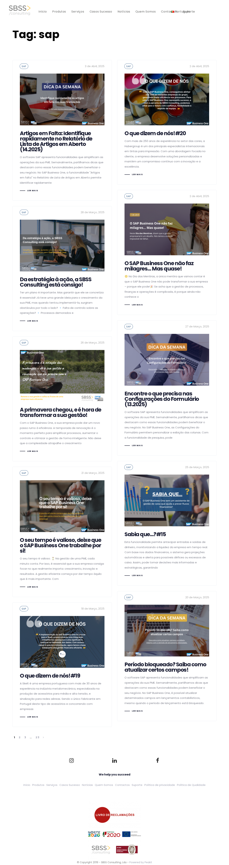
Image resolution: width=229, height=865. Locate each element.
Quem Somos (104, 785)
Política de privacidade (159, 785)
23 (37, 737)
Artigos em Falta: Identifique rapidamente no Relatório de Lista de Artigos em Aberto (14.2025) (62, 130)
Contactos (122, 785)
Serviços (51, 785)
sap (24, 66)
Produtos (38, 785)
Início (26, 785)
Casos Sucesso (69, 785)
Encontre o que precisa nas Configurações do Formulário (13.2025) (166, 387)
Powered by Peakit (140, 862)
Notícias (87, 785)
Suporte (137, 785)
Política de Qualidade (191, 785)
